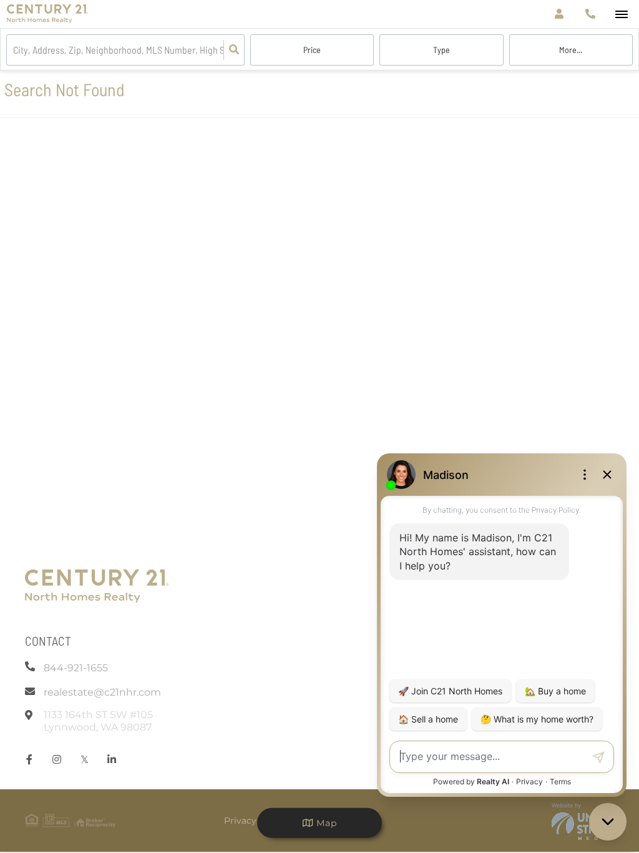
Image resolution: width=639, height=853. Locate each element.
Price (312, 49)
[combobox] (14, 50)
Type (441, 49)
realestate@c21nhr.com (102, 692)
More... (570, 49)
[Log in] (559, 14)
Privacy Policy (255, 820)
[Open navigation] (621, 15)
